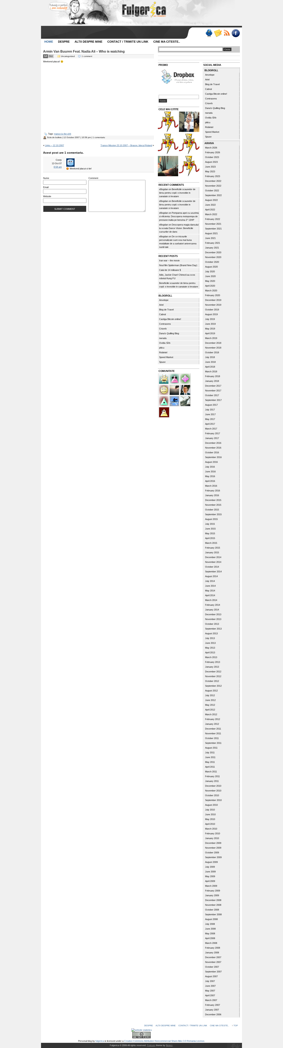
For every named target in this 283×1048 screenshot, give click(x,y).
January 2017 (212, 438)
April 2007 (210, 995)
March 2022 (211, 214)
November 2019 (213, 305)
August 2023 (211, 162)
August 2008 (211, 919)
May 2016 (210, 476)
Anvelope (163, 300)
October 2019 (212, 309)
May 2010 (210, 819)
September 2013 (213, 628)
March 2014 (211, 600)
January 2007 (212, 1009)
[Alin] (185, 389)
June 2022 (210, 205)
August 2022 (211, 200)
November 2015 (213, 505)
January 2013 (212, 667)
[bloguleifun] (185, 400)
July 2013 (210, 638)
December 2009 (213, 843)
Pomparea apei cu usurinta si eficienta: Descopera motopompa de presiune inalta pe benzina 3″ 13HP (179, 216)
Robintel (163, 352)
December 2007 (213, 957)
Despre (64, 41)
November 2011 (213, 733)
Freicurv (151, 1045)
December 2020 (213, 252)
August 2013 (211, 633)
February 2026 (212, 152)
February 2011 (212, 776)
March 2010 (211, 828)
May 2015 (210, 533)
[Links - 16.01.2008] (189, 166)
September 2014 (213, 571)
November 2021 (213, 224)
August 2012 (211, 690)
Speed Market (166, 357)
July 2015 (210, 524)
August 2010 (211, 805)
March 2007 (211, 1000)
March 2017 (211, 428)
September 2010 (213, 800)
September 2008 (213, 914)
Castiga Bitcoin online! (170, 319)
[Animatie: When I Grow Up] (168, 166)
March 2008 (211, 943)
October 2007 (212, 967)
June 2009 (210, 871)
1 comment (87, 56)
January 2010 (212, 838)
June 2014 (210, 586)
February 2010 (212, 833)
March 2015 (211, 543)
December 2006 (213, 1014)
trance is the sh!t (62, 134)
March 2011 (211, 771)
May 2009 (210, 876)
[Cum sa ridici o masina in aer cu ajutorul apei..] (168, 122)
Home (48, 41)
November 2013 (213, 619)
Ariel (161, 305)
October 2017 (212, 395)
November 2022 (213, 186)
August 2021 (211, 233)
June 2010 (210, 814)
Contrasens (165, 324)
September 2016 (213, 457)
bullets (58, 137)
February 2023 (212, 176)
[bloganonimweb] (175, 389)
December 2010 (213, 786)
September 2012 (213, 686)
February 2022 (212, 219)
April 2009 (210, 881)
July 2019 (210, 319)
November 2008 (213, 905)
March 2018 (211, 371)
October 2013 (212, 624)
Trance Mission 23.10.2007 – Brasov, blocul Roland (126, 145)
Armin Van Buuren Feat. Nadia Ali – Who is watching (84, 51)
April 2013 (210, 652)
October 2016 (212, 452)
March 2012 (211, 714)
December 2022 (213, 181)
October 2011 (212, 738)
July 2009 (210, 867)
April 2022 (210, 209)
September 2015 (213, 514)
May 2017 (210, 419)
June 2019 (210, 324)
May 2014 (210, 590)
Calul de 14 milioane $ (170, 270)
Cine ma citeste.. (166, 41)
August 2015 (211, 519)
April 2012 (210, 709)
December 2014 (213, 557)
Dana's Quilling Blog (169, 333)
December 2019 (213, 300)
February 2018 (212, 376)
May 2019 (210, 328)
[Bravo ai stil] (164, 378)
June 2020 (210, 276)
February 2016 (212, 490)
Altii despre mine (88, 41)
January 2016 (212, 495)
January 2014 (212, 609)
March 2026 (211, 147)
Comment (93, 178)
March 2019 (211, 338)
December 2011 (213, 728)
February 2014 (212, 605)
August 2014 (211, 576)
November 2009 (213, 848)
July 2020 (210, 271)
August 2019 (211, 314)
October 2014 (212, 567)
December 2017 (213, 386)
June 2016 (210, 471)
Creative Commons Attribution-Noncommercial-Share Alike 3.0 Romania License (164, 1041)
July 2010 (210, 809)
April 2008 (210, 938)
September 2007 (213, 971)
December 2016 (213, 443)
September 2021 (213, 228)
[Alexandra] (164, 400)
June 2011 (210, 757)
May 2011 (210, 762)
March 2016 (211, 486)
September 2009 (213, 857)
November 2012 (213, 676)
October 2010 (212, 795)
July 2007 (210, 981)
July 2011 (210, 752)
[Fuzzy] (175, 378)
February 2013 (212, 662)
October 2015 (212, 509)
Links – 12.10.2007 (54, 145)
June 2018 (210, 362)
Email (45, 187)
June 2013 (210, 643)
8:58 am (58, 167)
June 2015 (210, 528)
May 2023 (210, 171)
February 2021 (212, 243)
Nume (46, 178)
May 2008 (210, 933)
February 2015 (212, 547)
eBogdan (163, 189)
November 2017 (213, 390)
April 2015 (210, 538)
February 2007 (212, 1005)
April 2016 (210, 481)
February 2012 (212, 719)
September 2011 (213, 743)
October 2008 (212, 909)
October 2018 (212, 352)
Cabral (162, 314)
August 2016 (211, 462)
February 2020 (212, 295)
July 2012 (210, 695)
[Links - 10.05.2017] (189, 122)
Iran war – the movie (169, 260)
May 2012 (210, 705)
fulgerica (100, 1041)
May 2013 (210, 647)
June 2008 (210, 928)
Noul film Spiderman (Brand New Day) (178, 265)
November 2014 (213, 562)
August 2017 (211, 405)
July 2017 (210, 409)
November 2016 (213, 447)
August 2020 (211, 266)
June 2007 (210, 986)
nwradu (163, 338)
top (235, 1025)
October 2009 (212, 852)
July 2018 (210, 357)
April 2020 (210, 286)
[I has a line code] (168, 144)
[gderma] (175, 400)
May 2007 (210, 990)
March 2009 (211, 886)
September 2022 (213, 195)
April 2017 (210, 424)
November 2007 (213, 962)
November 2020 (213, 257)
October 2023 (212, 157)
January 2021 (212, 247)
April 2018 (210, 366)
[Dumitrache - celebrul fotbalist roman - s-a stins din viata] (189, 144)
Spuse (162, 362)
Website (47, 196)
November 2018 (213, 347)
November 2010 (213, 790)
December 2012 (213, 671)
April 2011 (210, 767)
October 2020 (212, 262)
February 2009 (212, 890)
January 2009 (212, 895)
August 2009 (211, 862)
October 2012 (212, 681)
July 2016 (210, 467)
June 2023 (210, 166)
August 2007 (211, 976)
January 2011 (212, 781)
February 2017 (212, 433)
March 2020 (211, 290)
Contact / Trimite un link (127, 41)
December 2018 (213, 343)
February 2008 (212, 948)
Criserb (163, 328)
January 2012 (212, 724)
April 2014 (210, 595)
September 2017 (213, 400)
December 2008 (213, 900)
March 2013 (211, 657)
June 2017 (210, 414)
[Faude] (185, 378)
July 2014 (210, 581)
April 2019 (210, 333)
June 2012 (210, 700)
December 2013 (213, 614)
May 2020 (210, 281)
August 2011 (211, 748)
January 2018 (212, 381)
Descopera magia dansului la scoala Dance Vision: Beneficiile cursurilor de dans (178, 228)
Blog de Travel (166, 309)
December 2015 (213, 500)
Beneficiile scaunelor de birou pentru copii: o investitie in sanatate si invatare (177, 193)
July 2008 (210, 924)
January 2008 (212, 952)
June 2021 (210, 238)
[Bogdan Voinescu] (164, 412)
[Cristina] (164, 389)
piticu (161, 347)
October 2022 (212, 190)
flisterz (169, 1045)
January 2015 (212, 552)
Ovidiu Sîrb (164, 343)
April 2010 (210, 824)
